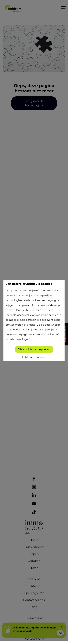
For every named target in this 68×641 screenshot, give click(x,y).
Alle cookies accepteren (34, 349)
